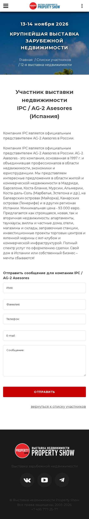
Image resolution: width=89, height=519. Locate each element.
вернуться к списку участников (58, 407)
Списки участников (54, 60)
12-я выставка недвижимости (46, 65)
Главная (26, 60)
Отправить (44, 392)
